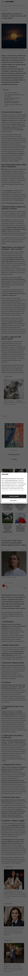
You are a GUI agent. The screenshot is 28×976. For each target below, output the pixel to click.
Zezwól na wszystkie (14, 496)
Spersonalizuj (13, 500)
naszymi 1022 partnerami (11, 480)
